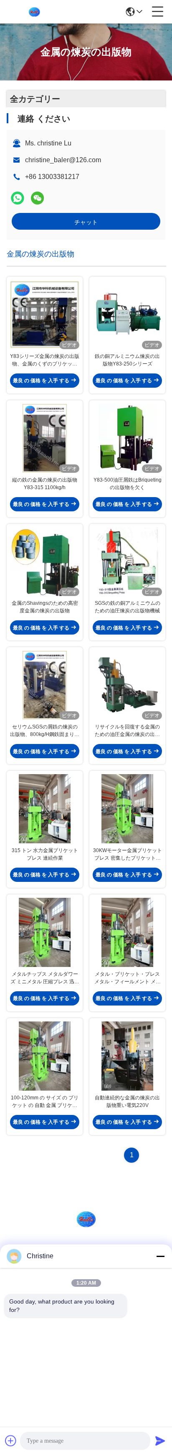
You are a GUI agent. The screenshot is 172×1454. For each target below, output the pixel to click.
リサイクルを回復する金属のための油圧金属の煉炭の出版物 (127, 731)
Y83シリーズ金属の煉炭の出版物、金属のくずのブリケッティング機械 (44, 360)
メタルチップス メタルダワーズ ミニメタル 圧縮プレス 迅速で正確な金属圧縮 (44, 978)
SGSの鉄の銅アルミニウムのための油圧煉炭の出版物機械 (127, 607)
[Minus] (160, 1256)
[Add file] (11, 1440)
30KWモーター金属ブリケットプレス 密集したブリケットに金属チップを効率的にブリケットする (127, 855)
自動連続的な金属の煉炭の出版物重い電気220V (127, 1101)
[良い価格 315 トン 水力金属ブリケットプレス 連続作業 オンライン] (44, 808)
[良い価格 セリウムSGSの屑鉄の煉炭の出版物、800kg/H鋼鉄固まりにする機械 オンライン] (44, 685)
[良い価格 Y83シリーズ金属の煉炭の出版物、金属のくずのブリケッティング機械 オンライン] (44, 314)
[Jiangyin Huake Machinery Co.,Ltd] (34, 11)
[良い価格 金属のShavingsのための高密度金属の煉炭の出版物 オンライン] (44, 561)
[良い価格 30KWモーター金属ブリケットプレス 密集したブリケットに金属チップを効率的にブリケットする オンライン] (127, 808)
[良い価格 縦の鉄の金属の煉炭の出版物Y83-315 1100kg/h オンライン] (44, 438)
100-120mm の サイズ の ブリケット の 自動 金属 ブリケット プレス (44, 1102)
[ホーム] (86, 1229)
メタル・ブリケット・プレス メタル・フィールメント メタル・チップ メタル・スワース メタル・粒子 (127, 978)
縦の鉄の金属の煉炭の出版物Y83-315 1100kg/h (44, 483)
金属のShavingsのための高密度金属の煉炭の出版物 (45, 607)
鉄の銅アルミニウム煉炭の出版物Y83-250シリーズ (127, 360)
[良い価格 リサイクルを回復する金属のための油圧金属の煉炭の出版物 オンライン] (127, 685)
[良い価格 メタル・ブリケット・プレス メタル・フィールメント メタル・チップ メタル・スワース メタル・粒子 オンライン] (127, 932)
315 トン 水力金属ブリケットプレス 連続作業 (45, 854)
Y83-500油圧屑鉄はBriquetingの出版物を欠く (128, 483)
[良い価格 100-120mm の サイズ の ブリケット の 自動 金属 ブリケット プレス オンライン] (44, 1056)
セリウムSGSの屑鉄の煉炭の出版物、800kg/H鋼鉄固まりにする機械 (44, 731)
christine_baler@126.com (63, 159)
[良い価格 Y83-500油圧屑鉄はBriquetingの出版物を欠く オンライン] (127, 438)
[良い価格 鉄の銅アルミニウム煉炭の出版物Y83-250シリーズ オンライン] (127, 314)
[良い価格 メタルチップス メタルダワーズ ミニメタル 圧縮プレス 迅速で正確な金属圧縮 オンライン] (44, 932)
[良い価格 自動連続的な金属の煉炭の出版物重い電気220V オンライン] (127, 1056)
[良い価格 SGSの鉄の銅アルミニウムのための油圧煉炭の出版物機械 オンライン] (127, 561)
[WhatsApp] (17, 198)
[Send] (160, 1440)
